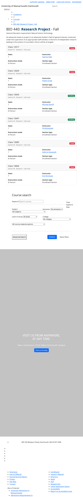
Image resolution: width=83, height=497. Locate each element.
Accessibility (55, 489)
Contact (12, 484)
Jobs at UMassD (16, 474)
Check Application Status (60, 486)
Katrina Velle (47, 57)
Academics (17, 14)
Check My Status (63, 2)
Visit (52, 482)
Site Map (13, 482)
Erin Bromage (47, 176)
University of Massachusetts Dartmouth (40, 438)
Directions (13, 472)
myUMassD (76, 2)
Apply (53, 479)
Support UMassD (37, 2)
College (45, 217)
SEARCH (52, 237)
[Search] (78, 6)
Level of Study (17, 217)
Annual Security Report (18, 477)
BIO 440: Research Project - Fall (25, 24)
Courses (16, 19)
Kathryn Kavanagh (49, 152)
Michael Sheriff (48, 104)
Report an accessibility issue (61, 491)
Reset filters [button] (64, 237)
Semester (46, 209)
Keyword (15, 201)
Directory (50, 2)
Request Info (55, 484)
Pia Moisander (47, 128)
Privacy (12, 479)
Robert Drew (47, 81)
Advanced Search (19, 237)
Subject (15, 209)
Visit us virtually (41, 350)
